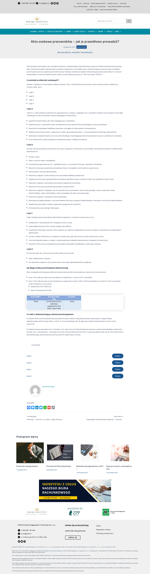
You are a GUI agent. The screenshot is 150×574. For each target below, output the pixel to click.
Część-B (29, 363)
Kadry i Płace (79, 31)
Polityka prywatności (105, 533)
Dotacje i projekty (55, 31)
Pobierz (117, 355)
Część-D (29, 376)
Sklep (79, 3)
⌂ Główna (33, 31)
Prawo (100, 31)
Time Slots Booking (97, 6)
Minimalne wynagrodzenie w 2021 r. (89, 467)
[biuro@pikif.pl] (37, 3)
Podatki (91, 31)
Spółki (109, 31)
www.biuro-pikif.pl (56, 551)
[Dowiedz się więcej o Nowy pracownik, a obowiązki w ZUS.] (120, 452)
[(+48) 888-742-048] (19, 3)
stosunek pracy (87, 52)
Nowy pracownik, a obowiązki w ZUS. (119, 467)
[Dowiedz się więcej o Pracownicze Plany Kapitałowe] (60, 452)
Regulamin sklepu (98, 3)
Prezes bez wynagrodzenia (27, 466)
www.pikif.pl (46, 551)
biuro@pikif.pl (44, 3)
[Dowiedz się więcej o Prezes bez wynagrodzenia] (30, 452)
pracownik (76, 52)
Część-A (29, 356)
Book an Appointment (108, 9)
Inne (117, 31)
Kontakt (123, 3)
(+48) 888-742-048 (28, 3)
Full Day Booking (81, 6)
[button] (42, 32)
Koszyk (86, 3)
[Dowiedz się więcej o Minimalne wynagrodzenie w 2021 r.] (90, 452)
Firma (68, 31)
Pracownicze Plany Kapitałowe (58, 466)
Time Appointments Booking (118, 6)
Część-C (29, 369)
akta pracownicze (64, 52)
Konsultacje (113, 3)
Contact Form (92, 9)
